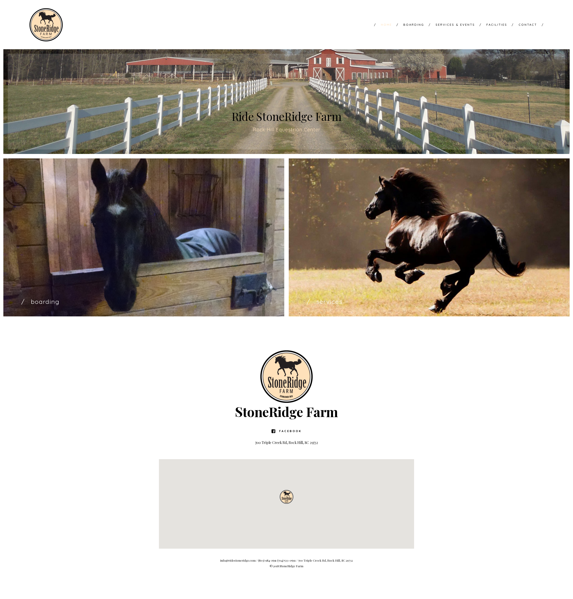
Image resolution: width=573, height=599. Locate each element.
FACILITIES (493, 24)
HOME (383, 24)
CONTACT (528, 24)
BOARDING (410, 24)
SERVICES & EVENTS (452, 24)
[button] (286, 497)
